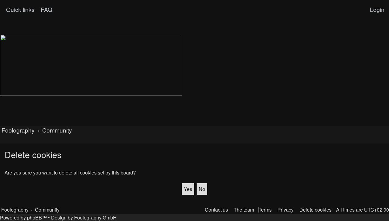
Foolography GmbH (95, 217)
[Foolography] (91, 65)
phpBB (34, 217)
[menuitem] (45, 9)
